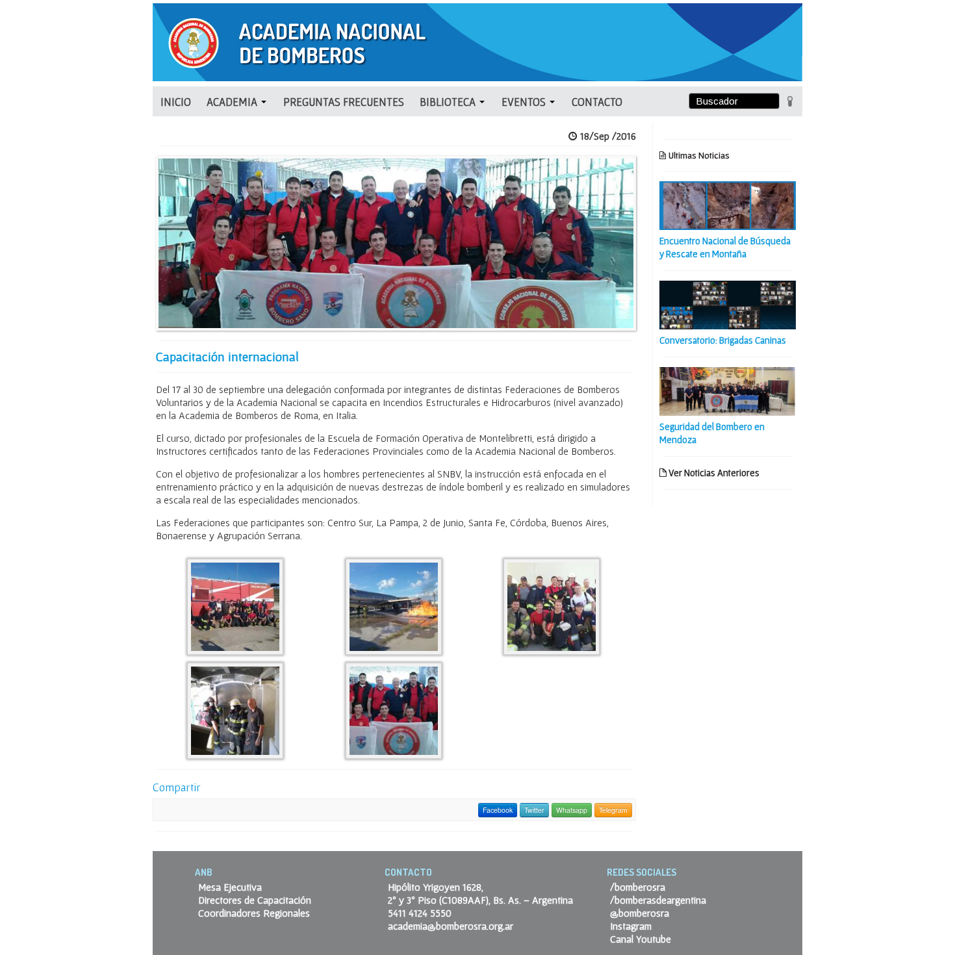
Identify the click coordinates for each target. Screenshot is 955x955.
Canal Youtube (640, 939)
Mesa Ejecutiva (230, 887)
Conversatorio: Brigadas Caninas (722, 340)
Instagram (631, 926)
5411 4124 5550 (420, 913)
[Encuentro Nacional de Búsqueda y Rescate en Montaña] (727, 204)
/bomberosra (637, 887)
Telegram (613, 810)
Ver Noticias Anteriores (713, 472)
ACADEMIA (233, 102)
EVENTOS (525, 102)
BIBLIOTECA (449, 102)
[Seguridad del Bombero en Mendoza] (727, 390)
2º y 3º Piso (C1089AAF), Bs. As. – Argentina (480, 900)
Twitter (534, 810)
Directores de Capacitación (254, 900)
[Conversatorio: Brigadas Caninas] (727, 303)
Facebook (498, 810)
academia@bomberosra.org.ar (450, 926)
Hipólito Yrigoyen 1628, (435, 887)
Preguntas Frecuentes (343, 102)
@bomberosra (639, 913)
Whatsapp (571, 810)
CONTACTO (597, 102)
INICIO (175, 102)
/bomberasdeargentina (658, 900)
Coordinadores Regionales (254, 913)
